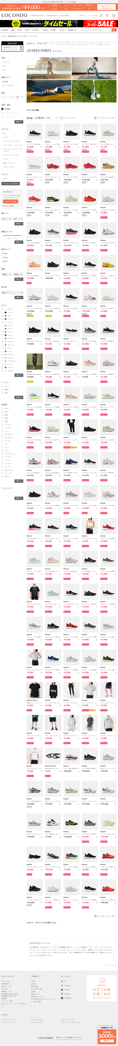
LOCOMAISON (52, 15)
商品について (35, 994)
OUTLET (37, 15)
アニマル (11, 367)
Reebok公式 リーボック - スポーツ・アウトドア (22, 36)
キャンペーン (106, 7)
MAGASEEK (64, 15)
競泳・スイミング (9, 163)
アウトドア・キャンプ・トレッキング (13, 150)
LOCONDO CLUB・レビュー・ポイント (43, 999)
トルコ (7, 450)
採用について (5, 986)
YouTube (67, 990)
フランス (8, 463)
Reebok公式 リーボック (11, 47)
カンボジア (8, 437)
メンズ (4, 66)
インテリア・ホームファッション (71, 1022)
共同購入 (5, 261)
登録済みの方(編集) (8, 205)
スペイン (8, 441)
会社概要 (4, 984)
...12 (111, 118)
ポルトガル (8, 470)
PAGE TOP (110, 965)
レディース (5, 62)
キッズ (4, 70)
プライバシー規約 (6, 1001)
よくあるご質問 (92, 15)
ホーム (3, 36)
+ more (4, 178)
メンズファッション (7, 1022)
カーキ (10, 329)
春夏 (6, 389)
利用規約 (4, 998)
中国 (6, 421)
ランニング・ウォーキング (12, 141)
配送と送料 (34, 986)
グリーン (11, 325)
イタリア (8, 428)
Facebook (67, 985)
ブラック (11, 312)
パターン (11, 364)
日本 (6, 412)
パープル (11, 338)
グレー (10, 316)
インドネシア (9, 434)
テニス (5, 159)
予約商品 (5, 257)
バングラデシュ (10, 454)
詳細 (74, 1)
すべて (7, 386)
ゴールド (11, 354)
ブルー (10, 332)
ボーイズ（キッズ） (37, 1022)
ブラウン (11, 319)
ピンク (10, 348)
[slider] (2, 236)
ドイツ (7, 447)
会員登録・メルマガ (37, 996)
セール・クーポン (8, 85)
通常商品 (5, 253)
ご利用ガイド (82, 15)
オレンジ (11, 345)
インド (7, 431)
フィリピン (8, 457)
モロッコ (8, 476)
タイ (6, 444)
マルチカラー (12, 361)
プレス (3, 989)
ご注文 (33, 981)
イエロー (11, 342)
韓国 (6, 415)
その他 (10, 371)
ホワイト (11, 309)
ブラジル (8, 460)
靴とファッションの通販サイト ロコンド (14, 15)
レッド (10, 351)
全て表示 (7, 109)
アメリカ (8, 425)
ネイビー (11, 335)
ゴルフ (5, 137)
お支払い (34, 984)
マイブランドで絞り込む (10, 183)
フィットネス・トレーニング (13, 145)
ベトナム (8, 467)
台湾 (6, 418)
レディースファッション (9, 1020)
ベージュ (11, 322)
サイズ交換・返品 (36, 989)
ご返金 (33, 991)
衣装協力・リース (6, 991)
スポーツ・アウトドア (10, 49)
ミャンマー (8, 473)
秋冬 (6, 393)
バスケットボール (9, 167)
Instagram (67, 994)
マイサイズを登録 (10, 201)
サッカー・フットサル (10, 155)
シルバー (11, 358)
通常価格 (5, 81)
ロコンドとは (5, 981)
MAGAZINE (67, 998)
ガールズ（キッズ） (37, 1020)
